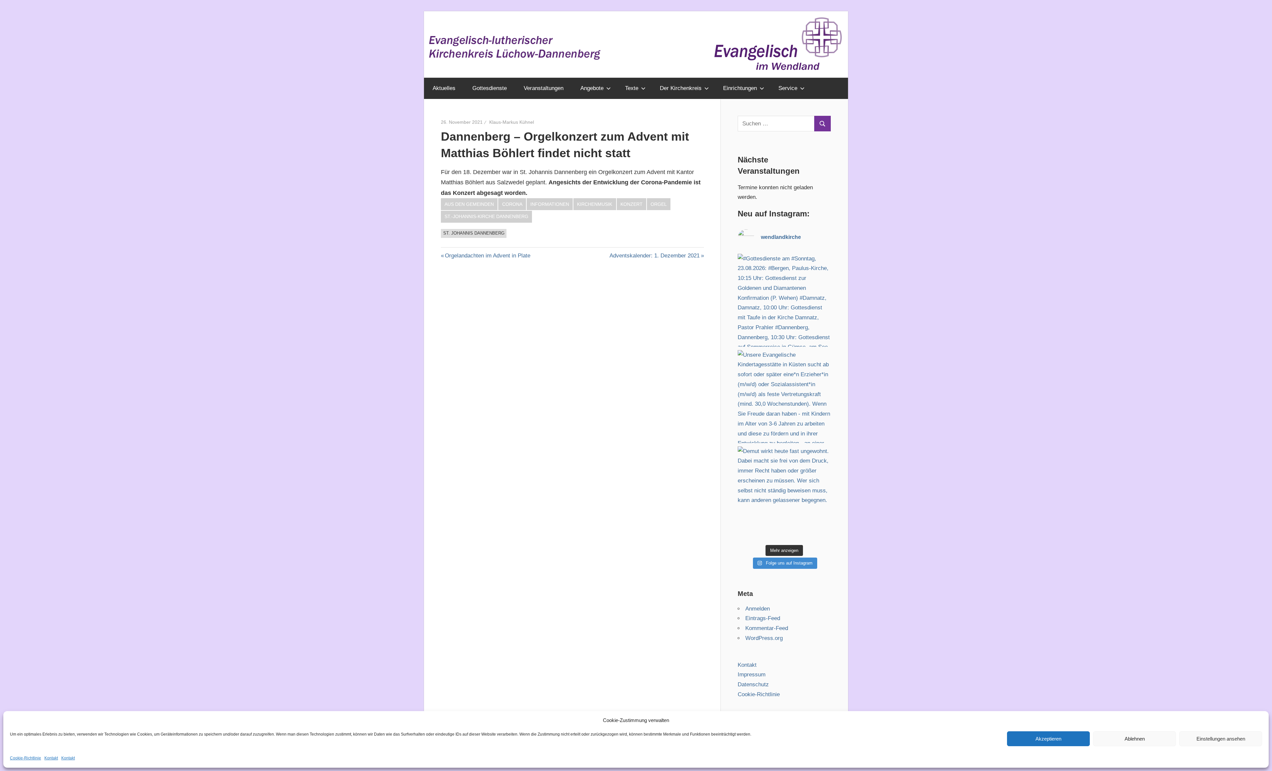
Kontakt (51, 758)
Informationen (549, 204)
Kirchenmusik (594, 204)
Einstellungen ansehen (1220, 739)
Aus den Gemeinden (469, 204)
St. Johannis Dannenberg (473, 233)
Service (787, 88)
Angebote (592, 88)
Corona (512, 204)
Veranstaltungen (543, 88)
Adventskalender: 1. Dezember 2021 (655, 255)
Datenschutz (753, 684)
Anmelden (757, 609)
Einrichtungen (740, 88)
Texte (631, 88)
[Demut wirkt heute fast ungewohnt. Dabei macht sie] (784, 492)
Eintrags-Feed (762, 618)
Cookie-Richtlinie (25, 758)
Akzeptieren (1048, 739)
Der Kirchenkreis (681, 88)
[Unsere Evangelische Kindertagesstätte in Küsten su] (784, 396)
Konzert (631, 204)
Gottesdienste (489, 88)
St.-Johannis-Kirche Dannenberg (486, 216)
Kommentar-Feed (766, 628)
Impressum (752, 674)
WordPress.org (764, 638)
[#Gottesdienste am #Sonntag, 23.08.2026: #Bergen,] (784, 300)
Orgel (659, 204)
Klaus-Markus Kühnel (511, 122)
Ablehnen (1135, 739)
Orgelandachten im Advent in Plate (487, 255)
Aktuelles (444, 88)
